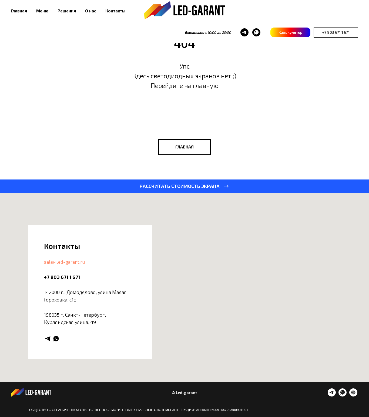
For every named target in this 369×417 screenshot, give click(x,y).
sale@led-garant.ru (64, 262)
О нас (90, 10)
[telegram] (244, 32)
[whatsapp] (256, 32)
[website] (353, 395)
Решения (67, 10)
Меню (42, 10)
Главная (19, 10)
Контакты (115, 10)
